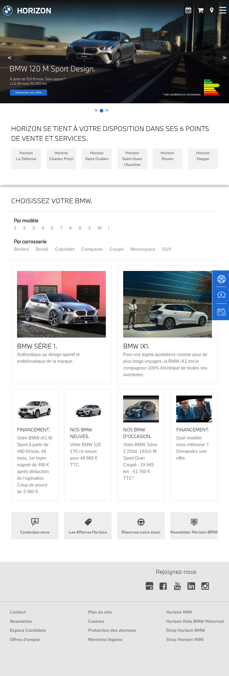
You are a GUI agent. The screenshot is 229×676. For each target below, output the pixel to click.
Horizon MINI (179, 612)
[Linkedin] (191, 586)
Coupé (116, 249)
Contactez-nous (34, 532)
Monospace (142, 249)
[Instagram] (205, 586)
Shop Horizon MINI (184, 639)
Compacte (92, 249)
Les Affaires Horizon (88, 532)
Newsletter (21, 621)
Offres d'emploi (25, 639)
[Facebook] (163, 586)
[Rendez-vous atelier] (188, 10)
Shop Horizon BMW (185, 630)
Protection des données (112, 630)
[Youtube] (177, 586)
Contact (18, 612)
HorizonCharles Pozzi (61, 156)
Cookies (96, 621)
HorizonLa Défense (26, 156)
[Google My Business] (149, 586)
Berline (21, 249)
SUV (166, 249)
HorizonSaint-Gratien (97, 156)
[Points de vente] (212, 10)
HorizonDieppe (203, 156)
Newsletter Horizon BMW (194, 532)
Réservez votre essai (140, 532)
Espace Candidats (28, 630)
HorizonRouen (167, 156)
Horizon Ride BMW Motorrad (195, 621)
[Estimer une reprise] (220, 297)
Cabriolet (64, 249)
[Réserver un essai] (220, 281)
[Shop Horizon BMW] (200, 10)
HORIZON (34, 10)
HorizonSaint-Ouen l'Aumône (132, 159)
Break (42, 249)
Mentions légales (105, 639)
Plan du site (100, 612)
